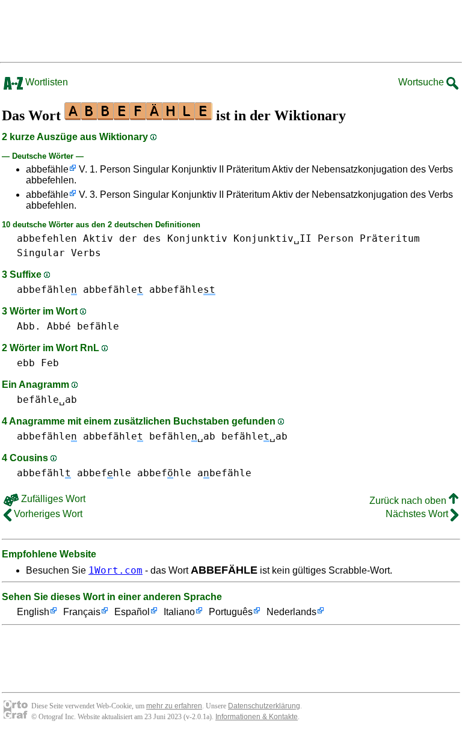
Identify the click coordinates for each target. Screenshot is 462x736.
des (152, 238)
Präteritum (390, 238)
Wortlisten (45, 82)
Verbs (86, 253)
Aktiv (98, 238)
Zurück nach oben (409, 500)
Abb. (29, 326)
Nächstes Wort (418, 514)
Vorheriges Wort (46, 514)
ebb (26, 363)
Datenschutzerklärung (264, 706)
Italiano (179, 612)
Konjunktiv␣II (272, 238)
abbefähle (47, 169)
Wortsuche (422, 82)
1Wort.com (115, 570)
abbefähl (44, 473)
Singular (41, 253)
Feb (50, 363)
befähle (98, 326)
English (33, 612)
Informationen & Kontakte (256, 717)
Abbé (59, 326)
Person (336, 238)
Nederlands (291, 612)
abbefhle (104, 473)
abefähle (224, 473)
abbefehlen (47, 238)
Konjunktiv (197, 238)
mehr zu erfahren (174, 706)
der (128, 238)
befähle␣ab (47, 399)
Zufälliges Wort (52, 499)
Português (231, 612)
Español (132, 612)
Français (81, 612)
